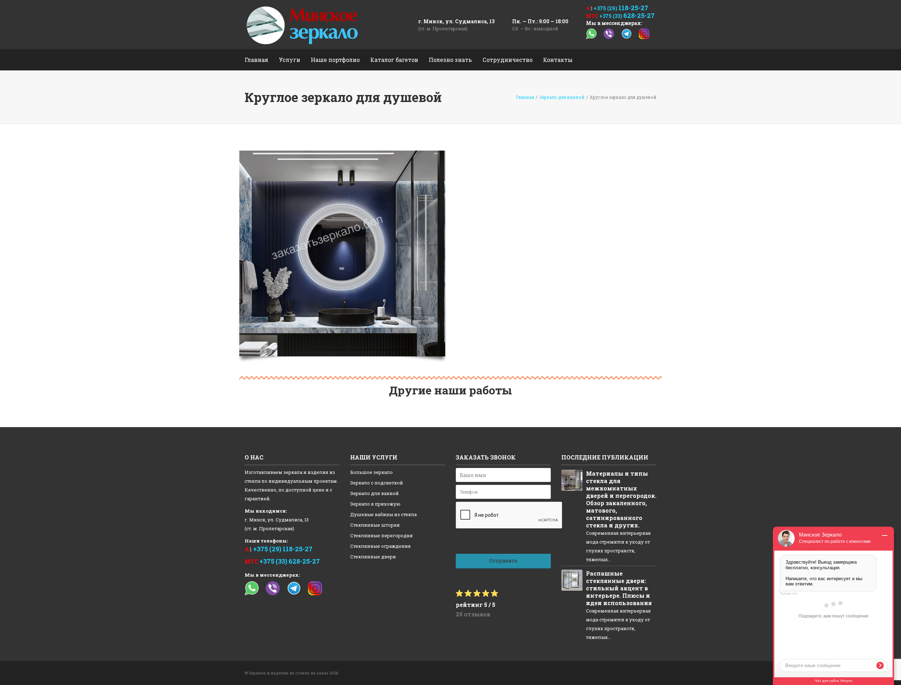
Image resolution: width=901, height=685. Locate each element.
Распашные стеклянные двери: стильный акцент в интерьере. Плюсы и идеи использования (619, 588)
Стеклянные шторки (375, 525)
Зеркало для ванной (374, 493)
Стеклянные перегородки (381, 535)
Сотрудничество (508, 59)
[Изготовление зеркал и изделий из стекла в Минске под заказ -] (302, 24)
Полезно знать (450, 59)
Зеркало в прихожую (375, 504)
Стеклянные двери (373, 556)
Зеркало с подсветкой (376, 483)
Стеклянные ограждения (380, 546)
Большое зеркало (371, 472)
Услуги (289, 59)
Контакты (558, 59)
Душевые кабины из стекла (383, 514)
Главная (256, 59)
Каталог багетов (394, 59)
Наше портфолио (335, 59)
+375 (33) (627, 16)
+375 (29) (621, 8)
